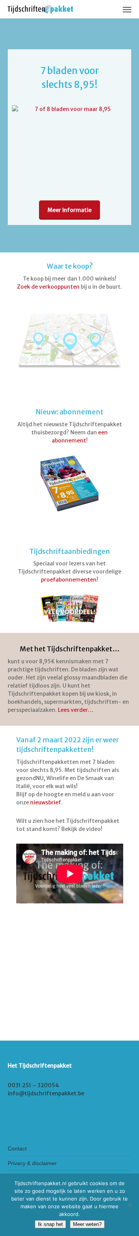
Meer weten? (87, 1224)
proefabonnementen (69, 579)
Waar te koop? (70, 266)
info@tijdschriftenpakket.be (46, 1093)
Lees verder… (75, 709)
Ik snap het (50, 1224)
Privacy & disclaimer (32, 1163)
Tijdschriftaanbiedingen (69, 551)
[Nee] (129, 1205)
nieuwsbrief (45, 802)
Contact (17, 1148)
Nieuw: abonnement (69, 412)
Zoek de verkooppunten (48, 286)
